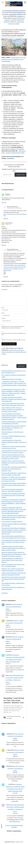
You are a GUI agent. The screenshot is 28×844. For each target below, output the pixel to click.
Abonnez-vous (20, 174)
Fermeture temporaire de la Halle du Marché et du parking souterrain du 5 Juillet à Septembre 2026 (14, 399)
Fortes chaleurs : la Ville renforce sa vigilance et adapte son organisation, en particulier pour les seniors (13, 409)
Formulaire (10, 158)
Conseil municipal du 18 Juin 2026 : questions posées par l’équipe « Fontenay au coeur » (14, 442)
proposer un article (13, 24)
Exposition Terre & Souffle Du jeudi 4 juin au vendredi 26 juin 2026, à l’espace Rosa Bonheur (13, 495)
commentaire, (20, 22)
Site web (3, 318)
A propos (19, 16)
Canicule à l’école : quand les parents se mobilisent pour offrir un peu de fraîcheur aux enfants (13, 462)
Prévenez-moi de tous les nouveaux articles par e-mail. (13, 339)
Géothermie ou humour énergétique (12, 379)
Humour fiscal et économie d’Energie (12, 521)
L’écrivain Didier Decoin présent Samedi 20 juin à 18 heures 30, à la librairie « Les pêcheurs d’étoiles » (14, 427)
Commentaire (4, 289)
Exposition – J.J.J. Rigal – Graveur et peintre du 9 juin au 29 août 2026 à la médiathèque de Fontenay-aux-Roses (14, 479)
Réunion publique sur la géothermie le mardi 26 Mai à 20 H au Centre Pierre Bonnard (12, 560)
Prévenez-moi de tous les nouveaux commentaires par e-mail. (14, 334)
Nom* (3, 307)
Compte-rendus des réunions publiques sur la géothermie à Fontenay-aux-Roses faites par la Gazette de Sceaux (14, 517)
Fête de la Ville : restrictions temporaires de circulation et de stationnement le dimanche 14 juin (14, 468)
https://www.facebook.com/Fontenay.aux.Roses (15, 214)
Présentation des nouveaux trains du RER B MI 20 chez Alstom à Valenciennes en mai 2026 (14, 485)
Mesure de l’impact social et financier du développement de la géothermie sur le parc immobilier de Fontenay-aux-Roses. (14, 554)
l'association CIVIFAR (15, 14)
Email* (3, 313)
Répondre (4, 202)
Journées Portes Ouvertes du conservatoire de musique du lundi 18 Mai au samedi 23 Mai (14, 579)
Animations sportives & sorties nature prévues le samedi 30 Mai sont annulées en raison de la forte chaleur (14, 548)
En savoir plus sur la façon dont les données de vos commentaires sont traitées (14, 352)
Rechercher (5, 365)
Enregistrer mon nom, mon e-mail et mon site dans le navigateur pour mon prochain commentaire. (13, 327)
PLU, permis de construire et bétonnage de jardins (14, 607)
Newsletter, (7, 22)
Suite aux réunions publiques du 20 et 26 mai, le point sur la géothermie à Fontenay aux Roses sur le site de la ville (13, 456)
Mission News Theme (9, 841)
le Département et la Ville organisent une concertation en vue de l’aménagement (14, 59)
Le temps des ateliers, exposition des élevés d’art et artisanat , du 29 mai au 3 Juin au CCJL (14, 542)
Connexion (5, 593)
